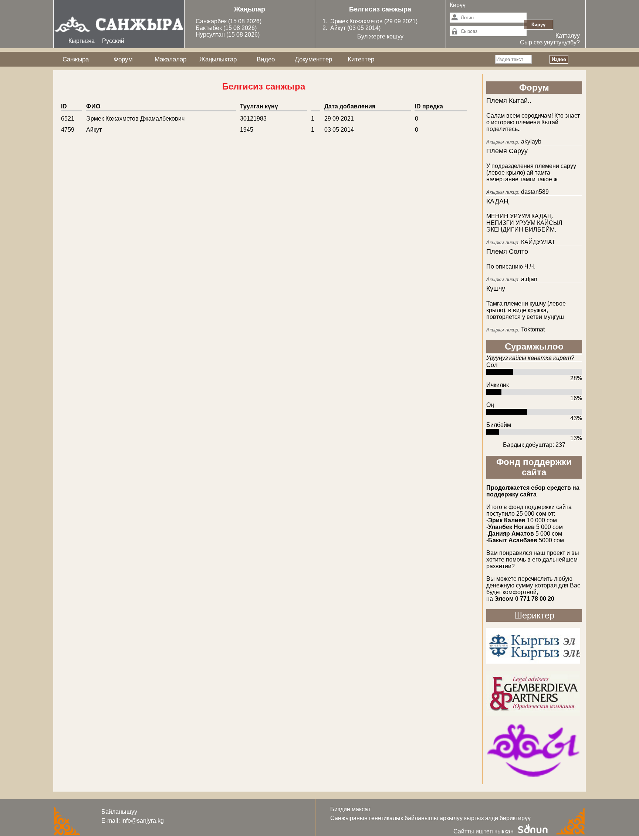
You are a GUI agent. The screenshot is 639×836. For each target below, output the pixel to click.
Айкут (338, 28)
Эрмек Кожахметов (356, 21)
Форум (123, 59)
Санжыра (75, 59)
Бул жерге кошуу (380, 36)
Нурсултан (211, 34)
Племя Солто (507, 251)
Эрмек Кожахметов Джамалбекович (135, 118)
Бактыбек (209, 28)
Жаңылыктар (218, 59)
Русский (113, 41)
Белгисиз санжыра (380, 9)
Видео (266, 59)
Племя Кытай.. (508, 100)
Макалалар (170, 59)
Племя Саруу (507, 151)
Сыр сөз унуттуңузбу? (550, 42)
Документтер (313, 59)
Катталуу (567, 36)
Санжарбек (212, 21)
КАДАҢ (497, 201)
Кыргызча (81, 41)
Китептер (361, 59)
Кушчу (495, 288)
